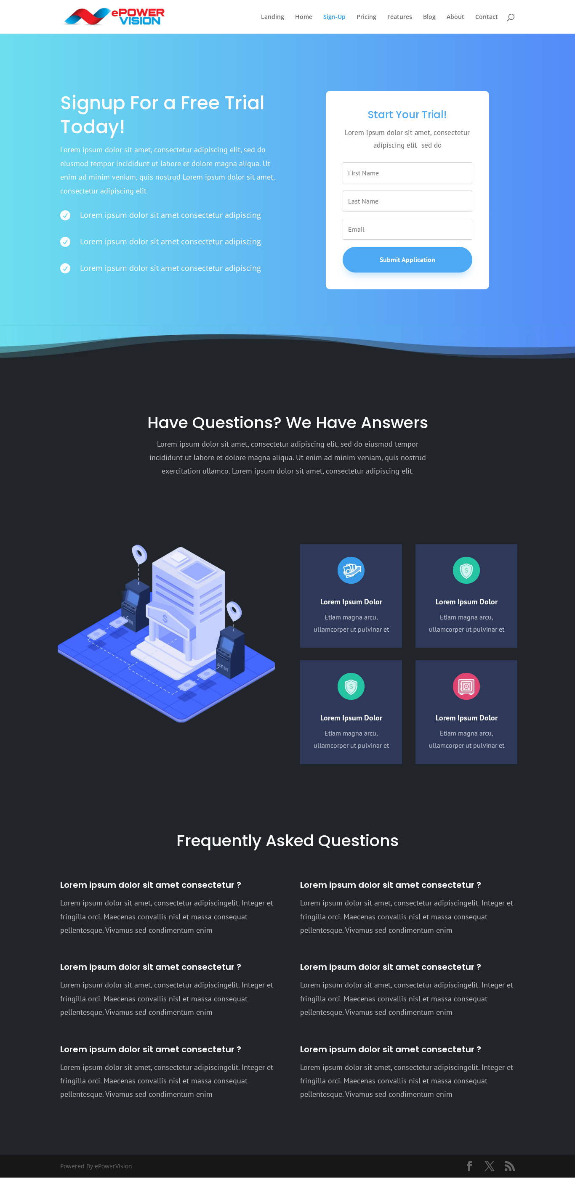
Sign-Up (334, 17)
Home (303, 17)
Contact (486, 17)
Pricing (366, 17)
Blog (429, 17)
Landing (272, 17)
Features (399, 17)
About (455, 17)
